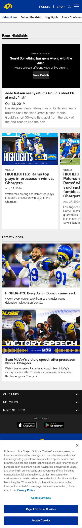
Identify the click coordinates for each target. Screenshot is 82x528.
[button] (41, 75)
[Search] (69, 6)
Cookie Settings (41, 497)
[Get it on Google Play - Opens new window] (54, 427)
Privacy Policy (26, 490)
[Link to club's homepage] (8, 5)
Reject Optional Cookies (41, 509)
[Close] (77, 445)
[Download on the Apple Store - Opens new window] (27, 425)
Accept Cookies (41, 520)
